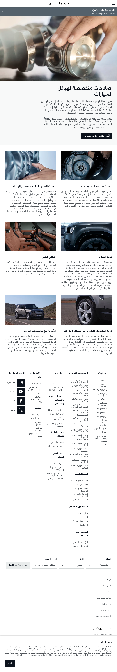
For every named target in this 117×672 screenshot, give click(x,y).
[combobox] (98, 565)
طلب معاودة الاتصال (81, 489)
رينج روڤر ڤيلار (100, 389)
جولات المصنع (38, 429)
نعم (10, 663)
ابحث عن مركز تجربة (35, 434)
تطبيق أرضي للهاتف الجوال (35, 388)
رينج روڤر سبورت (102, 384)
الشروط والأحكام (105, 586)
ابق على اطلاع (80, 500)
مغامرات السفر (38, 423)
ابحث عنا (108, 592)
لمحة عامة (37, 383)
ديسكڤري (102, 399)
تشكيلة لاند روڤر (79, 546)
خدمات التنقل (57, 442)
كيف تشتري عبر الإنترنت (80, 495)
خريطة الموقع (106, 610)
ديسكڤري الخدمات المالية (79, 466)
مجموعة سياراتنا (80, 521)
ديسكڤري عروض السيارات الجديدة (79, 430)
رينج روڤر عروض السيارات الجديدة (79, 380)
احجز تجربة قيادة (80, 484)
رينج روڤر (102, 379)
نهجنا (85, 517)
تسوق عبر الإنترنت (79, 480)
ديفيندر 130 (101, 408)
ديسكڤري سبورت (102, 404)
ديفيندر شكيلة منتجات (81, 425)
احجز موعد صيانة (56, 410)
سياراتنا (103, 432)
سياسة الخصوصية (104, 598)
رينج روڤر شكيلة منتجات (80, 400)
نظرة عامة (83, 513)
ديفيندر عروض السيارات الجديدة (79, 405)
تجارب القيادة (36, 418)
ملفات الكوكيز (106, 604)
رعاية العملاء (57, 383)
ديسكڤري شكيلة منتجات (79, 449)
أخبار (40, 393)
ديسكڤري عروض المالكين (79, 444)
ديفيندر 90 (102, 416)
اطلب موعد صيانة (94, 135)
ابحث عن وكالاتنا (18, 565)
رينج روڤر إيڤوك (102, 394)
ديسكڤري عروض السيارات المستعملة (79, 437)
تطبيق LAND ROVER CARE (56, 388)
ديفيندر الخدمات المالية (80, 461)
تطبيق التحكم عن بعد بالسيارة (55, 474)
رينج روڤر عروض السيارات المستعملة (80, 387)
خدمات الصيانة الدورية (57, 415)
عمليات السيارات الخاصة (103, 422)
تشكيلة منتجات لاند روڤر (36, 399)
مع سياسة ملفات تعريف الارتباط (28, 655)
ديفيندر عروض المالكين (80, 419)
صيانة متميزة (57, 419)
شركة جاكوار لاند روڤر (103, 616)
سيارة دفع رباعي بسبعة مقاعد (100, 438)
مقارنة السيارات (99, 428)
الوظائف (108, 580)
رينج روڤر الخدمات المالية (79, 455)
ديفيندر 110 (101, 412)
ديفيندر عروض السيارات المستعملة (80, 412)
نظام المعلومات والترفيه (56, 468)
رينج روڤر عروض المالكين (80, 394)
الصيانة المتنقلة (56, 446)
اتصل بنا (83, 525)
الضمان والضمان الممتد (55, 424)
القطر (104, 444)
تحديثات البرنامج (56, 478)
